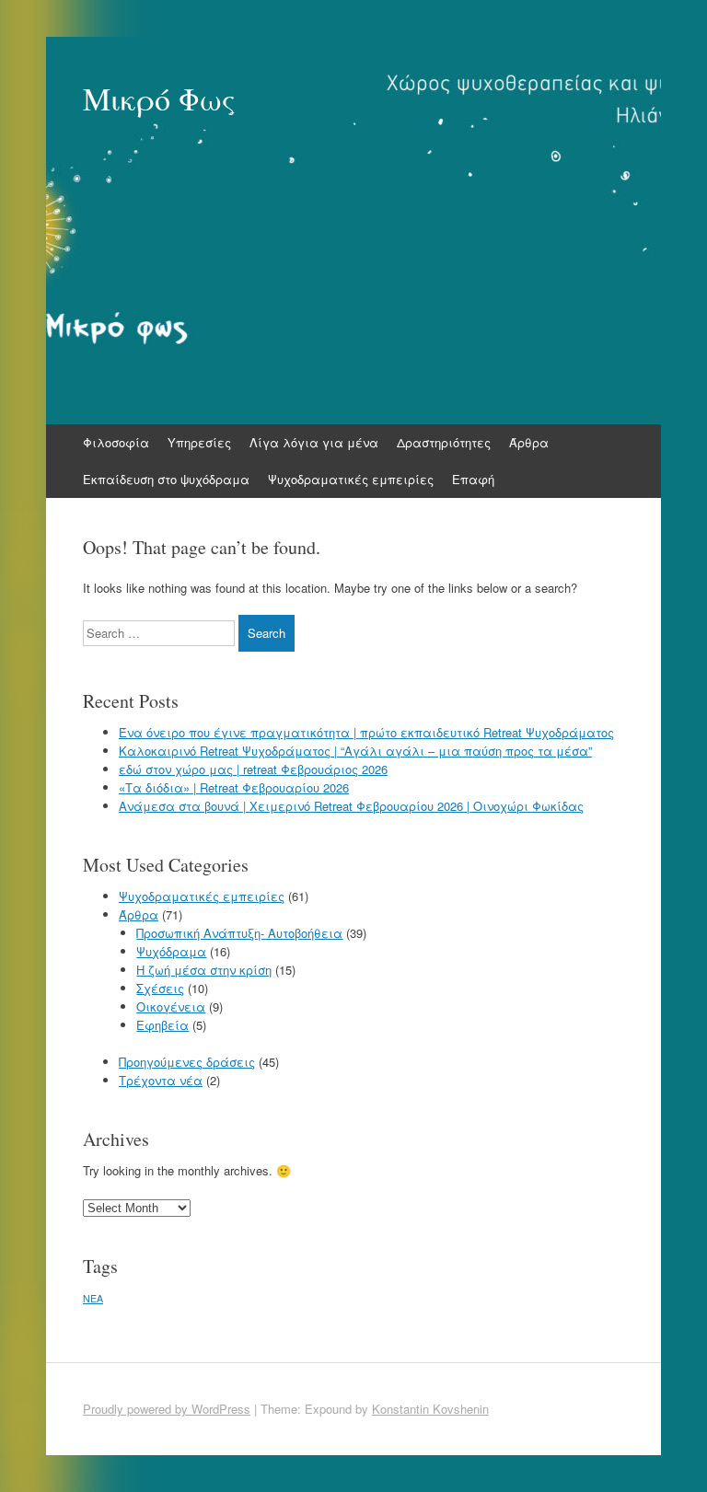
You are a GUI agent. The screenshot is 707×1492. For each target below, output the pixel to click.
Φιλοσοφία (116, 442)
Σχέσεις (160, 988)
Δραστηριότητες (444, 442)
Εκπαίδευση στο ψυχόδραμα (166, 479)
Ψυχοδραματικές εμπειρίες (351, 479)
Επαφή (473, 479)
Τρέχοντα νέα (161, 1080)
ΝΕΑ (93, 1298)
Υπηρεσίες (199, 442)
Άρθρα (529, 442)
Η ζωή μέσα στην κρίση (204, 969)
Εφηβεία (162, 1025)
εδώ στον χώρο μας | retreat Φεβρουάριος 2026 (253, 769)
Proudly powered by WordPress (166, 1408)
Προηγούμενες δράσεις (187, 1061)
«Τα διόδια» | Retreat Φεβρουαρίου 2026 (234, 787)
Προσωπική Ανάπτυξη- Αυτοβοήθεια (239, 933)
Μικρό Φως (159, 98)
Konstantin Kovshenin (430, 1408)
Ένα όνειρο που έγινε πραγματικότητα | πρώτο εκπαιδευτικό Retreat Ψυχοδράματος (366, 732)
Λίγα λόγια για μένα (313, 442)
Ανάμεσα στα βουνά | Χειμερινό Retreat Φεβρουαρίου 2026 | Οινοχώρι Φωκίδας (351, 806)
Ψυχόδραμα (171, 951)
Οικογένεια (170, 1006)
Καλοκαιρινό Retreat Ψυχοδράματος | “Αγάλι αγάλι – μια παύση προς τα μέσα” (355, 750)
